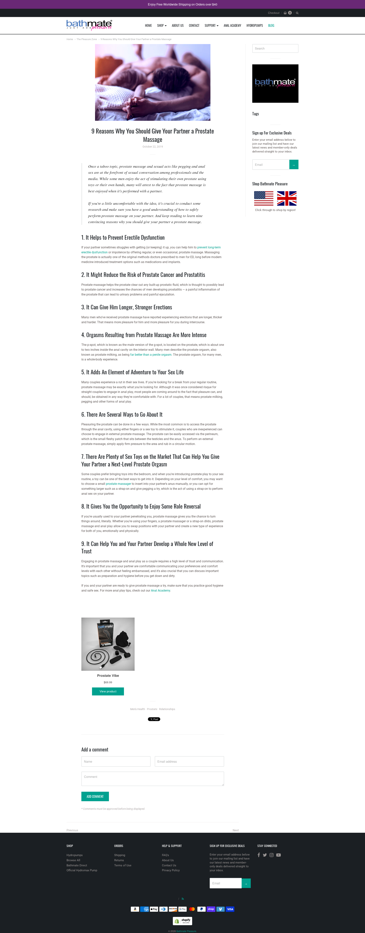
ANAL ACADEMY (232, 25)
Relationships (167, 709)
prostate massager (118, 484)
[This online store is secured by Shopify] (182, 924)
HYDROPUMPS (255, 25)
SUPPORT (210, 25)
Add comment (95, 796)
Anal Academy (160, 590)
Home (70, 39)
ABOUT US (178, 25)
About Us (168, 860)
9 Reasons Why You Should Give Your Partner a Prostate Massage (136, 39)
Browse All (73, 860)
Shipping (119, 855)
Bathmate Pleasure (186, 931)
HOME (148, 25)
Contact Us (169, 865)
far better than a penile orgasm (150, 354)
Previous (72, 830)
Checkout (273, 13)
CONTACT (194, 25)
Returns (119, 860)
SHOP (160, 25)
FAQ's (165, 855)
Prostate (152, 709)
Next (236, 830)
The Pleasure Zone (87, 39)
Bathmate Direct (77, 865)
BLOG (271, 25)
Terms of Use (122, 865)
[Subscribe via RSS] (183, 899)
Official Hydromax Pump (82, 870)
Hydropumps (75, 855)
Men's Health (137, 709)
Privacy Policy (171, 870)
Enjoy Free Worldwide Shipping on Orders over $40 (182, 4)
